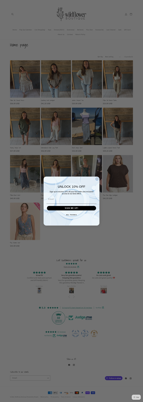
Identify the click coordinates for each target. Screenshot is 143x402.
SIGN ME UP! (71, 208)
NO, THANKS (71, 215)
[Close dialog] (97, 179)
